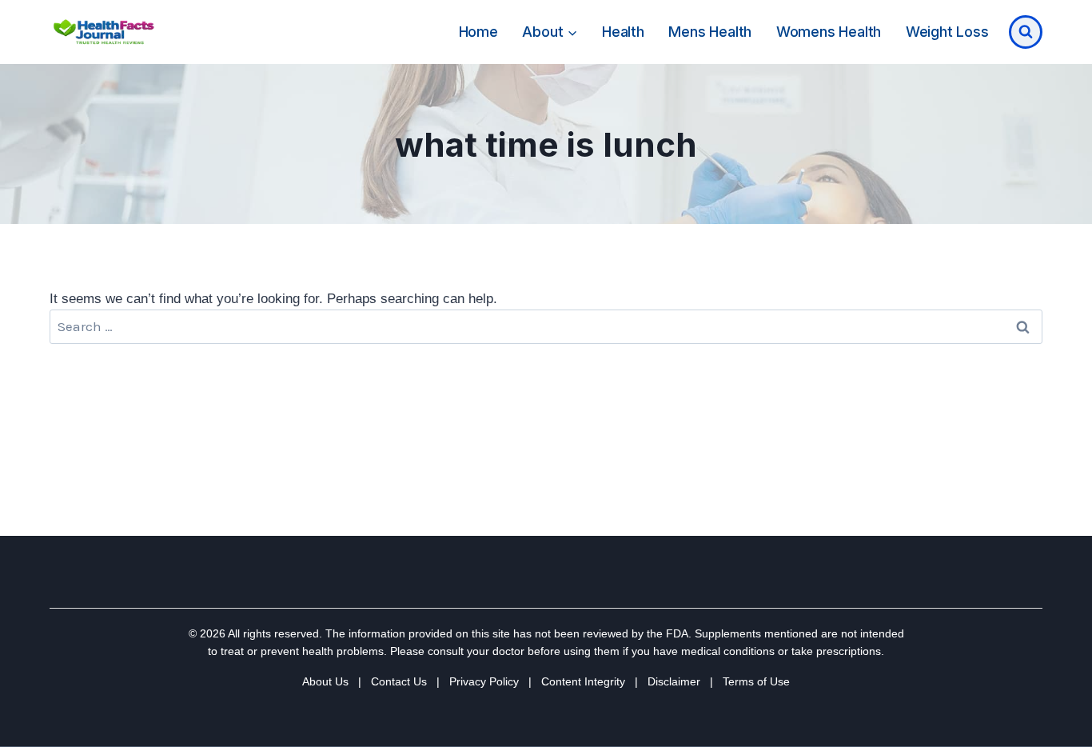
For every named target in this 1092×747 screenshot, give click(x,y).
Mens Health (709, 31)
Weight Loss (947, 31)
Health (623, 31)
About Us (325, 681)
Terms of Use (756, 681)
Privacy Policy (484, 681)
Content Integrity (583, 681)
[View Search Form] (1025, 32)
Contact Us (399, 681)
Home (478, 31)
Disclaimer (674, 681)
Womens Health (828, 31)
